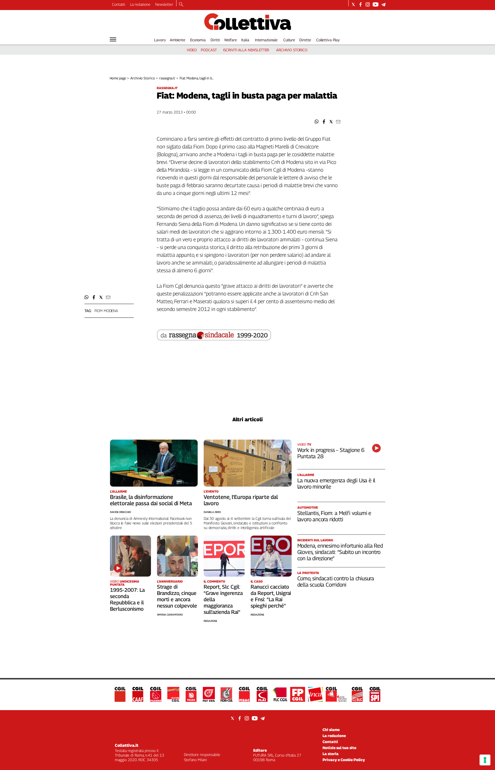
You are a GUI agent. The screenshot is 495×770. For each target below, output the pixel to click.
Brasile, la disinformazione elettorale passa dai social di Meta (151, 500)
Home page (118, 78)
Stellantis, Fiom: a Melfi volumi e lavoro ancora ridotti (334, 516)
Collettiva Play (328, 40)
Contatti (118, 4)
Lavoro (159, 40)
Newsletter (164, 4)
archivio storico (291, 50)
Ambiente (177, 40)
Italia (245, 40)
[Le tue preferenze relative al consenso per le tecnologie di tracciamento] (485, 760)
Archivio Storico (142, 78)
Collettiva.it (126, 745)
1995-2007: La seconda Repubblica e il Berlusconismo (127, 599)
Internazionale (266, 40)
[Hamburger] (113, 39)
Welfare (230, 40)
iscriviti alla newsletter (246, 50)
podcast (209, 50)
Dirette (305, 40)
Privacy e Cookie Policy (344, 759)
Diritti (215, 40)
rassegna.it (167, 78)
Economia (198, 40)
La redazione (140, 4)
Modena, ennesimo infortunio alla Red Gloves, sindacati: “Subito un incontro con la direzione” (340, 551)
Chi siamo (331, 729)
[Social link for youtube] (375, 4)
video (192, 50)
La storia (331, 753)
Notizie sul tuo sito (339, 747)
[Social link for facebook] (360, 4)
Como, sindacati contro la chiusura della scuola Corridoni (335, 581)
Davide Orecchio (120, 512)
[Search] (181, 4)
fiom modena (106, 310)
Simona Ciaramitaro (170, 614)
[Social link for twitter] (353, 4)
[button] (317, 121)
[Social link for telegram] (383, 4)
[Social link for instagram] (368, 4)
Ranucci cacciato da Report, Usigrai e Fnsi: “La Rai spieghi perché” (271, 596)
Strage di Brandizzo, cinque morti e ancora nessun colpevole (177, 596)
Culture (289, 40)
